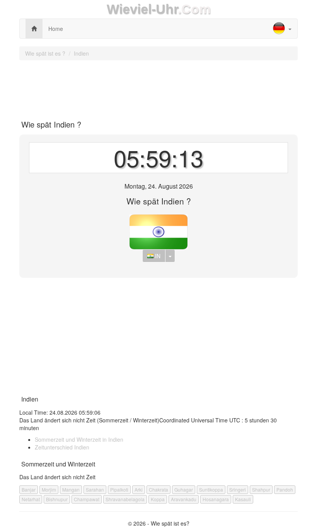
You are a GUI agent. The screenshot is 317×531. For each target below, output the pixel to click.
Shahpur (261, 489)
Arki (139, 489)
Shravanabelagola (125, 499)
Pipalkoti (119, 489)
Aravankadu (183, 499)
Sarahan (95, 489)
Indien (81, 53)
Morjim (49, 489)
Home (55, 28)
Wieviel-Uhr (142, 9)
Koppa (158, 499)
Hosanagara (216, 499)
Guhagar (183, 489)
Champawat (86, 499)
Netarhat (31, 499)
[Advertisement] (158, 87)
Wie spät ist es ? (45, 53)
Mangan (71, 489)
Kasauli (243, 499)
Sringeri (237, 489)
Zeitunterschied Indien (62, 447)
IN (156, 256)
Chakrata (158, 489)
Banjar (29, 489)
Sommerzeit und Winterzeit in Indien (79, 439)
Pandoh (284, 489)
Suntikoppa (211, 489)
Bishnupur (57, 499)
